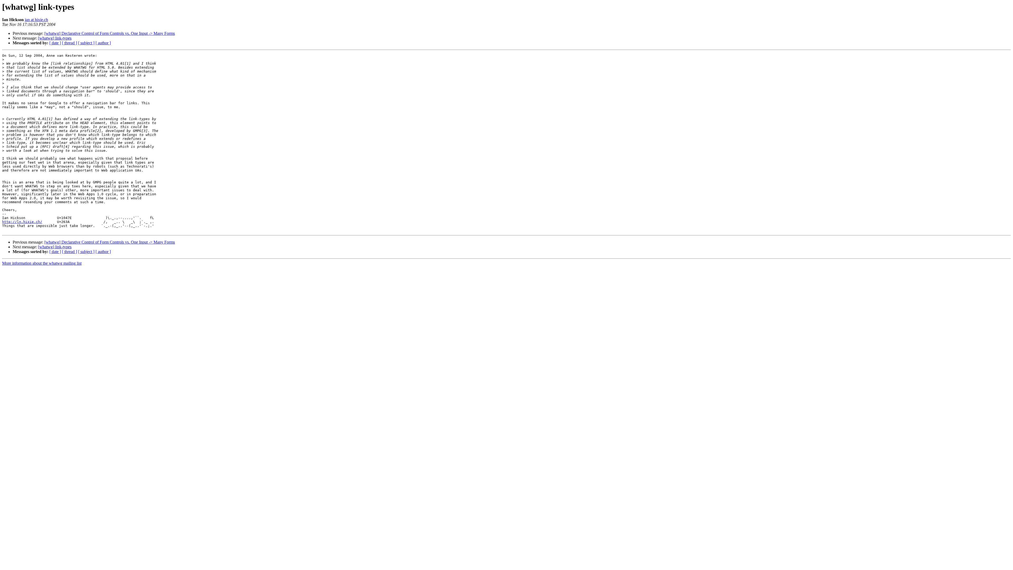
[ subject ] (86, 43)
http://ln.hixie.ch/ (22, 222)
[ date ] (55, 43)
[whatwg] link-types (54, 38)
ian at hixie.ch (36, 19)
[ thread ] (69, 43)
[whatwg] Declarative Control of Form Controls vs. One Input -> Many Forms (109, 33)
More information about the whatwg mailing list (42, 263)
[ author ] (103, 43)
